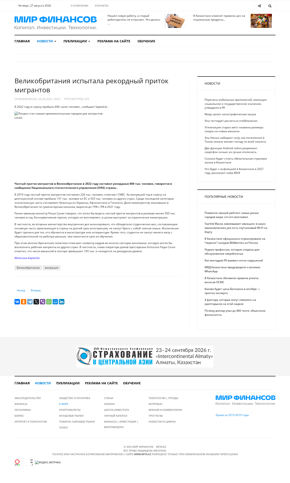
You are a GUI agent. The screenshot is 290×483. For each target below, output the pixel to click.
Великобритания (28, 268)
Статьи (108, 398)
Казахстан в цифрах (162, 421)
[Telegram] (30, 301)
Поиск (63, 427)
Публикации (75, 41)
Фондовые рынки (71, 415)
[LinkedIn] (61, 301)
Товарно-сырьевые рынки (77, 421)
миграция (51, 268)
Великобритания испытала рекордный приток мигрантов (91, 85)
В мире (63, 404)
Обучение (146, 41)
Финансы (20, 404)
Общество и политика (74, 398)
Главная (22, 41)
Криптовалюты (69, 409)
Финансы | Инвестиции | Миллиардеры (121, 424)
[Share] (259, 5)
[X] (36, 301)
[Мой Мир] (55, 301)
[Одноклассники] (23, 301)
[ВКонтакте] (17, 301)
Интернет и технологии (30, 421)
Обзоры (109, 404)
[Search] (270, 5)
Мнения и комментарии (165, 409)
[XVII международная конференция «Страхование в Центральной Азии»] (145, 356)
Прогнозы (156, 415)
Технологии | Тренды (163, 398)
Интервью (155, 404)
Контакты (101, 5)
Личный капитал (115, 415)
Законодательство (27, 398)
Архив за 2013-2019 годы (232, 415)
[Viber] (42, 301)
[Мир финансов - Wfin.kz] (55, 23)
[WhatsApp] (49, 301)
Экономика (22, 409)
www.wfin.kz (142, 454)
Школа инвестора (116, 409)
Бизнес (19, 415)
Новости (45, 41)
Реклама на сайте (113, 41)
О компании (79, 5)
